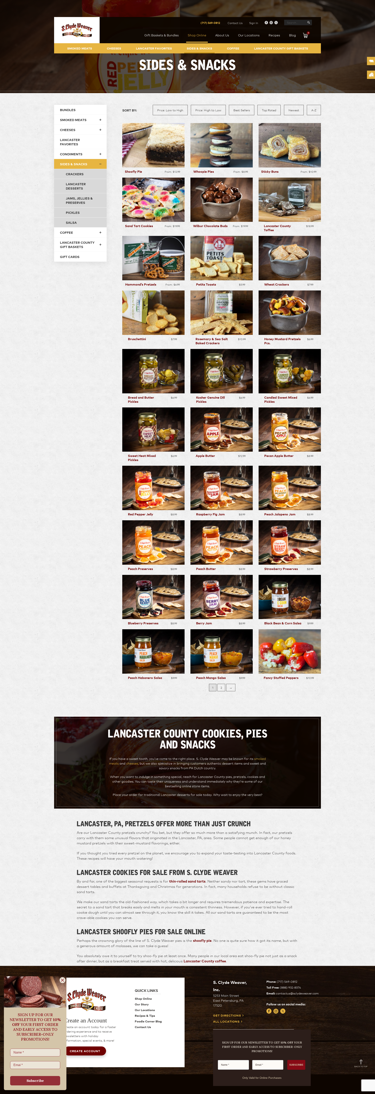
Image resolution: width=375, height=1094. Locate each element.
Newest (293, 110)
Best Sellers (241, 110)
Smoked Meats (79, 48)
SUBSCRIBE (296, 1064)
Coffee (233, 48)
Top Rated (269, 110)
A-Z (313, 110)
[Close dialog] (62, 980)
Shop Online (143, 998)
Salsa (71, 222)
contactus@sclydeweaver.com (297, 993)
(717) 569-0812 (210, 22)
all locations (226, 1021)
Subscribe (35, 1080)
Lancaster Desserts (76, 186)
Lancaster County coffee (205, 960)
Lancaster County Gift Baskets (281, 48)
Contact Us (235, 23)
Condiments (71, 154)
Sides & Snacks (199, 48)
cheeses (132, 763)
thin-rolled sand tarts (187, 881)
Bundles (68, 110)
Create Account (85, 1051)
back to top (361, 1066)
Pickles (73, 212)
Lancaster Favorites (154, 48)
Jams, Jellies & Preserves (79, 200)
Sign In (253, 23)
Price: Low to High (170, 110)
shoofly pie (202, 940)
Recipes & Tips (145, 1015)
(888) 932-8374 (290, 987)
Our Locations (145, 1010)
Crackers (75, 174)
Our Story (142, 1004)
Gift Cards (69, 256)
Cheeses (114, 48)
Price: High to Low (208, 110)
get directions (227, 1015)
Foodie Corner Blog (148, 1021)
